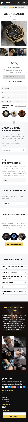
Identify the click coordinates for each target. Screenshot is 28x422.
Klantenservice (6, 97)
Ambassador (14, 14)
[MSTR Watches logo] (14, 378)
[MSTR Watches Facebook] (3, 407)
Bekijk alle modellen (20, 106)
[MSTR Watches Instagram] (5, 407)
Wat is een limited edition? (10, 272)
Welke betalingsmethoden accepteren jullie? (13, 292)
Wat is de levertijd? (8, 282)
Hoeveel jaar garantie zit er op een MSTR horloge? (12, 277)
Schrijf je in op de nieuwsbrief (10, 102)
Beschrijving (5, 88)
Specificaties (5, 93)
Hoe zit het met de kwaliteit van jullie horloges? (13, 267)
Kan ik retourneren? (8, 287)
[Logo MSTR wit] (6, 2)
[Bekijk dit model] (6, 113)
